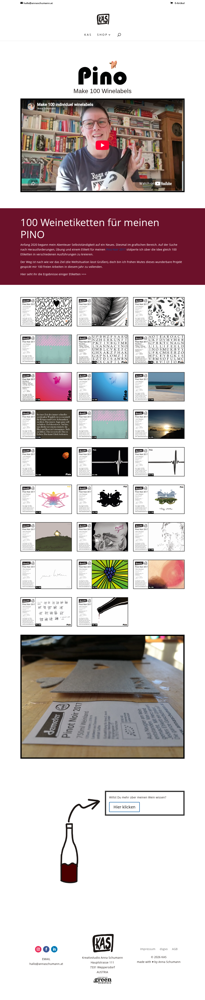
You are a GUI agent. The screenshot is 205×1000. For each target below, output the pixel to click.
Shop (102, 35)
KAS (88, 35)
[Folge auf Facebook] (46, 949)
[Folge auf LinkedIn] (54, 949)
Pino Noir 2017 (116, 249)
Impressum (147, 949)
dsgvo (164, 949)
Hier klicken (124, 807)
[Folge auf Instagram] (38, 949)
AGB (175, 949)
